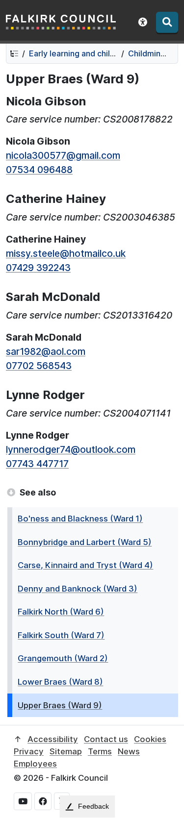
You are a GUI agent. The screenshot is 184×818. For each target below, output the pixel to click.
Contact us (106, 739)
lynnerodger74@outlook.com (70, 449)
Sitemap (66, 751)
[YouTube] (23, 801)
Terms (100, 751)
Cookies (150, 739)
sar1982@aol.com (45, 351)
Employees (35, 763)
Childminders (152, 53)
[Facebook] (43, 801)
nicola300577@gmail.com (63, 155)
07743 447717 (37, 464)
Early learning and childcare (80, 53)
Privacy (29, 751)
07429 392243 (38, 267)
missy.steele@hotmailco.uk (66, 253)
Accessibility (52, 739)
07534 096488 (39, 169)
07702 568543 (39, 366)
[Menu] (167, 22)
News (129, 751)
